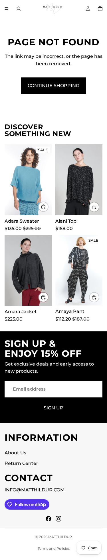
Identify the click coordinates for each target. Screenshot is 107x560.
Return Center (21, 463)
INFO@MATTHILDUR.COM (34, 490)
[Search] (19, 8)
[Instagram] (58, 518)
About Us (15, 453)
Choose (48, 207)
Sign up (53, 408)
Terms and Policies (54, 548)
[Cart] (100, 8)
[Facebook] (48, 518)
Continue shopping (53, 85)
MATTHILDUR (60, 537)
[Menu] (6, 8)
